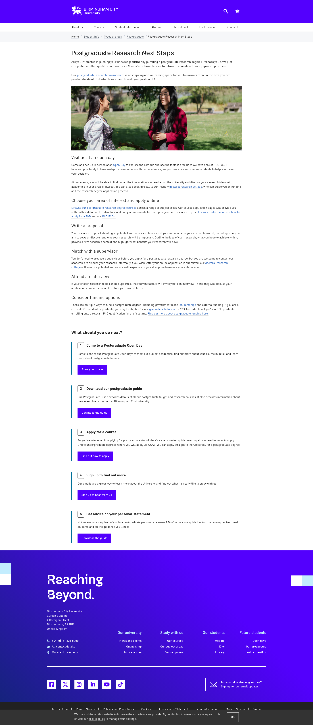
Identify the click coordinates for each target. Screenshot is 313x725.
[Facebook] (51, 684)
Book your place (92, 369)
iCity (222, 646)
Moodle (220, 641)
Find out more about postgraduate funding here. (178, 313)
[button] (77, 27)
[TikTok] (120, 684)
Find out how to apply (95, 456)
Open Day (119, 165)
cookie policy (97, 719)
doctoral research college (185, 186)
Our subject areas (171, 646)
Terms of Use (60, 709)
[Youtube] (106, 684)
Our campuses (173, 652)
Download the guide (94, 412)
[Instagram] (79, 684)
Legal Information (207, 709)
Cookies (146, 709)
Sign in (257, 709)
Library (220, 652)
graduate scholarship (162, 309)
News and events (130, 641)
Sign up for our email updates (241, 684)
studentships (188, 305)
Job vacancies (133, 652)
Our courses (175, 641)
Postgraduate (135, 36)
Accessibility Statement (173, 709)
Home (75, 36)
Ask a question (256, 652)
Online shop (134, 646)
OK (233, 717)
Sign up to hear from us (97, 495)
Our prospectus (256, 646)
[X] (65, 684)
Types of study (113, 36)
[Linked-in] (93, 684)
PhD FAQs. (109, 216)
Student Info (91, 36)
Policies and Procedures (118, 709)
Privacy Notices (85, 709)
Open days (259, 641)
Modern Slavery (235, 709)
